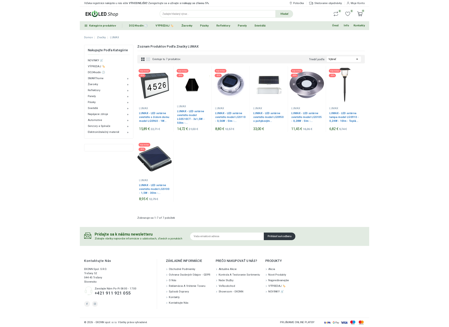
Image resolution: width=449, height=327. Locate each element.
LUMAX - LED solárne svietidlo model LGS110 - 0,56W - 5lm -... (230, 117)
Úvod (335, 25)
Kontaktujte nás (97, 261)
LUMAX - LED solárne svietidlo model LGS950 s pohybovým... (268, 117)
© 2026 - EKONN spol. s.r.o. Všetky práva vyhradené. (116, 322)
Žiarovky (187, 25)
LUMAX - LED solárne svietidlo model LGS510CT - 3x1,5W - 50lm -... (191, 117)
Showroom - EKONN (230, 291)
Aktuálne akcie (227, 269)
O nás (172, 280)
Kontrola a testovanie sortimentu (239, 274)
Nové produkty (277, 274)
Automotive (95, 120)
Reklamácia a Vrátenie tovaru (187, 286)
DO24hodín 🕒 (138, 25)
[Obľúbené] (347, 14)
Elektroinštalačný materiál (103, 132)
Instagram (95, 304)
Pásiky (204, 25)
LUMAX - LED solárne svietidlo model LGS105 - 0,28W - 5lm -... (306, 117)
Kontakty (359, 25)
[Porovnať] (335, 14)
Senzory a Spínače (99, 126)
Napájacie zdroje (98, 114)
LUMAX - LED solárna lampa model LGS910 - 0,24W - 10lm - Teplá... (344, 117)
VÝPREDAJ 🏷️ (165, 25)
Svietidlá (260, 25)
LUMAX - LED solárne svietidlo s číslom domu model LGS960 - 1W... (154, 117)
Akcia (271, 269)
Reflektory (223, 25)
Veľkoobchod (226, 286)
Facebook (87, 304)
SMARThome (96, 78)
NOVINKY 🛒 (95, 60)
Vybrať (344, 59)
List (148, 59)
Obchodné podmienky (181, 269)
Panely (242, 25)
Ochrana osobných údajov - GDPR (189, 274)
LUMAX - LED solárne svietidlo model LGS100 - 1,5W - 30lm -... (154, 189)
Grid (143, 59)
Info (346, 25)
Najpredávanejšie (278, 280)
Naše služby (226, 280)
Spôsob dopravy (178, 291)
